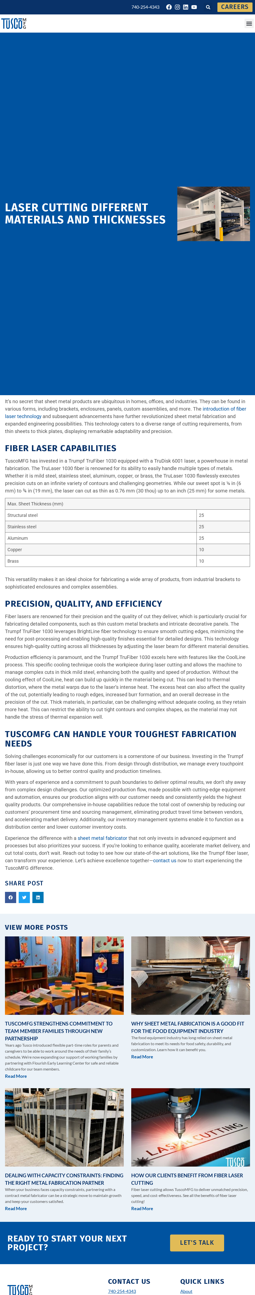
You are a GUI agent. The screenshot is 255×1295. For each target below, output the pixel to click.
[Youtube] (194, 7)
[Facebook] (169, 7)
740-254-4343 (145, 7)
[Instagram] (177, 7)
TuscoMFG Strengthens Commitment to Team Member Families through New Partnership (59, 1031)
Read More (16, 1076)
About (186, 1291)
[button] (208, 7)
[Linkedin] (185, 7)
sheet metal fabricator (102, 838)
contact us (164, 860)
